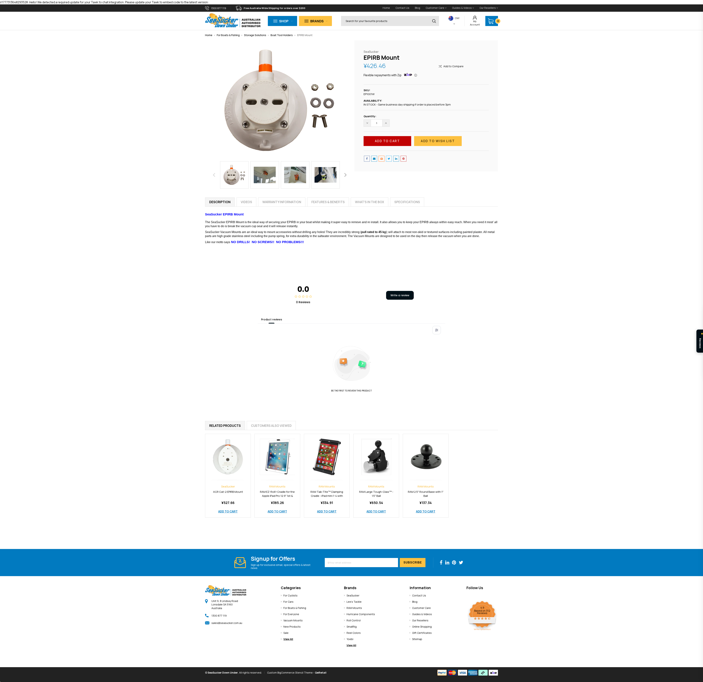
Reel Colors (354, 633)
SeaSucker (353, 595)
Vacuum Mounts (293, 620)
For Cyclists (290, 595)
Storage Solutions (255, 35)
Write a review (399, 295)
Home (386, 8)
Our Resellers (487, 8)
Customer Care (435, 8)
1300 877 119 (219, 615)
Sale (286, 633)
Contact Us (402, 8)
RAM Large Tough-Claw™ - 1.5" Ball (376, 494)
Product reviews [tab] (271, 319)
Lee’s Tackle (354, 601)
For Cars (288, 601)
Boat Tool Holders (282, 35)
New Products (292, 626)
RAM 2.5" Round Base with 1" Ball (425, 494)
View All (288, 639)
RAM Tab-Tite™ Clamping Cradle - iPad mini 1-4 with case (326, 496)
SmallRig (352, 626)
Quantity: (370, 116)
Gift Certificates (422, 633)
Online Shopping (422, 626)
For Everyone (291, 614)
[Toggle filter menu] (436, 330)
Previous (214, 175)
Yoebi (350, 639)
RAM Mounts (354, 608)
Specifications (407, 202)
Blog (417, 8)
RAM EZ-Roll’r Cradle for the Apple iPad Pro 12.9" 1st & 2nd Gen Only (277, 496)
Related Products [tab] (225, 426)
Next (345, 175)
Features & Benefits (328, 202)
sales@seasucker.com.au (226, 623)
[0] (491, 21)
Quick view (228, 453)
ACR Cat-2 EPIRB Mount (228, 492)
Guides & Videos (462, 8)
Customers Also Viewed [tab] (271, 426)
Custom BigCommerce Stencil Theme (290, 672)
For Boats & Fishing (228, 35)
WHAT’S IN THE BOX (369, 202)
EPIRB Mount (305, 35)
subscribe (412, 562)
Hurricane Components (361, 614)
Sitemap (417, 639)
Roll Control (354, 620)
